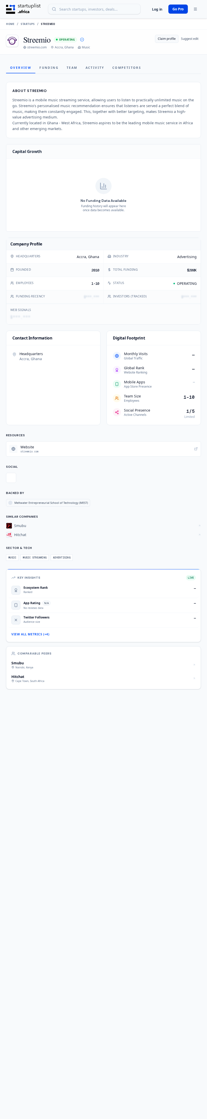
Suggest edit (189, 39)
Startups (28, 24)
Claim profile (167, 39)
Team (72, 68)
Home (10, 24)
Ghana (93, 256)
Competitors (126, 68)
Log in (157, 9)
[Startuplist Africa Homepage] (23, 9)
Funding (49, 68)
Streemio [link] (48, 24)
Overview (20, 68)
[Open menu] (195, 9)
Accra (81, 256)
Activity (95, 68)
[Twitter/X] (11, 478)
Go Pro (178, 9)
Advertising (187, 256)
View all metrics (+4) (30, 634)
